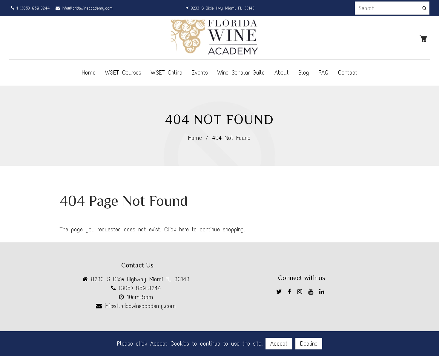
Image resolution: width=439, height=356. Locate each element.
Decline (308, 343)
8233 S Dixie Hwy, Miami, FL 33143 (221, 8)
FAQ (324, 72)
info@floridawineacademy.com (86, 8)
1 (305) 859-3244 (32, 8)
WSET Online (166, 72)
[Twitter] (280, 292)
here (184, 229)
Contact (347, 72)
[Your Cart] (424, 37)
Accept (279, 343)
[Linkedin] (323, 292)
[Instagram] (301, 292)
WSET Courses (123, 72)
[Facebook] (291, 292)
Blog (303, 72)
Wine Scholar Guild (241, 72)
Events (200, 72)
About (281, 72)
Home (89, 72)
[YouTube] (312, 292)
